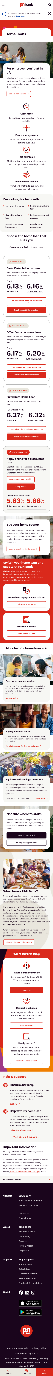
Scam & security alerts (26, 1353)
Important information (18, 1348)
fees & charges (33, 1171)
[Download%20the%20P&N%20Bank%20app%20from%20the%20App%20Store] (34, 1303)
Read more (20, 16)
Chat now (27, 1373)
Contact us (24, 1213)
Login (44, 1373)
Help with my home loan (20, 1130)
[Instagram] (33, 1292)
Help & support (26, 1259)
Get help (14, 1104)
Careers (22, 1241)
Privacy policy (39, 1348)
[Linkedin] (27, 1292)
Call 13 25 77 (25, 1196)
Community (24, 1236)
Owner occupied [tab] (19, 247)
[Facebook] (21, 1292)
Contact (8, 1373)
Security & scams (27, 1278)
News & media (26, 1246)
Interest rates (25, 1264)
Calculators (24, 1269)
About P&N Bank (27, 1231)
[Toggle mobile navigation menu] (3, 5)
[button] (49, 13)
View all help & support (25, 1137)
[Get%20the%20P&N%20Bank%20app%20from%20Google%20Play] (34, 1312)
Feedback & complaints (30, 1283)
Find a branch (25, 1218)
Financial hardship (28, 1273)
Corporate (24, 1250)
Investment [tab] (37, 247)
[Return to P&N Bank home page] (26, 4)
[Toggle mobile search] (49, 5)
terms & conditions (18, 1171)
